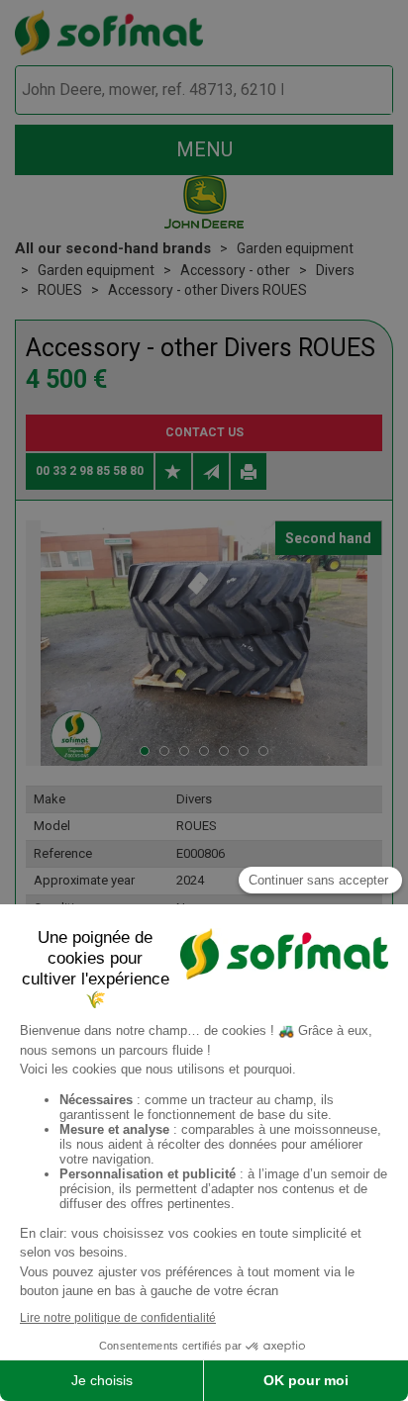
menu (204, 149)
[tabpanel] (204, 642)
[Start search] (355, 90)
